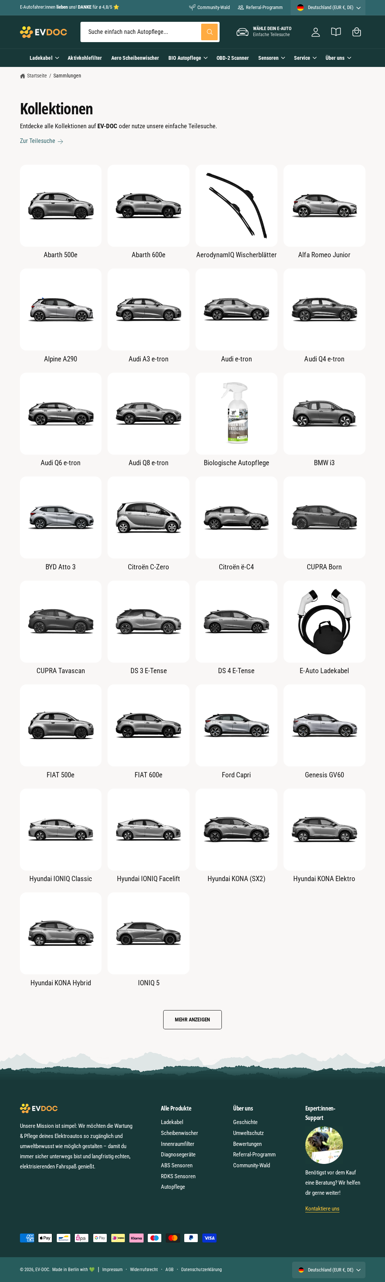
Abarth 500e (60, 254)
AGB (169, 1269)
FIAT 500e (60, 775)
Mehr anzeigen (192, 1019)
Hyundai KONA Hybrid (60, 983)
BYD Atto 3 (60, 567)
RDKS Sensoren (178, 1176)
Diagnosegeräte (178, 1154)
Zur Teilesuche (37, 140)
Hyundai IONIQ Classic (60, 878)
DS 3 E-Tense (148, 670)
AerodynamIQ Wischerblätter (236, 254)
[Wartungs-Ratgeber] (336, 32)
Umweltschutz (248, 1133)
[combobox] (150, 32)
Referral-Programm (264, 7)
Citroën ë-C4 (236, 567)
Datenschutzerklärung (201, 1269)
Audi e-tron (236, 359)
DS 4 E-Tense (236, 670)
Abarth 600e (148, 254)
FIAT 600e (148, 775)
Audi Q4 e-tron (324, 359)
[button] (356, 32)
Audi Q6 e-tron (60, 462)
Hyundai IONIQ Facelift (148, 878)
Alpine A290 (60, 359)
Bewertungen (247, 1144)
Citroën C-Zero (148, 567)
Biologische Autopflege (236, 462)
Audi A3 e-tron (148, 359)
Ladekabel (172, 1122)
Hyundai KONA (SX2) (236, 878)
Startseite (37, 76)
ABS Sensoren (176, 1165)
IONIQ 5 (148, 983)
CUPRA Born (324, 567)
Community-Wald (213, 7)
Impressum (112, 1269)
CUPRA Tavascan (60, 670)
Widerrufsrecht (144, 1269)
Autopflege (173, 1186)
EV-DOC (42, 1269)
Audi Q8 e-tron (148, 462)
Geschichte (245, 1122)
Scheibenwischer (179, 1133)
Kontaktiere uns (322, 1208)
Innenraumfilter (177, 1144)
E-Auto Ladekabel (324, 670)
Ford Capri (236, 775)
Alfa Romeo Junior (324, 254)
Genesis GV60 (324, 775)
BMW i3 (324, 462)
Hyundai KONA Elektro (324, 878)
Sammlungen (67, 76)
